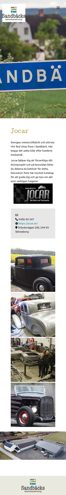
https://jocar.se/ (28, 223)
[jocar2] (33, 360)
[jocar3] (33, 405)
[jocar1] (33, 315)
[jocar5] (33, 270)
